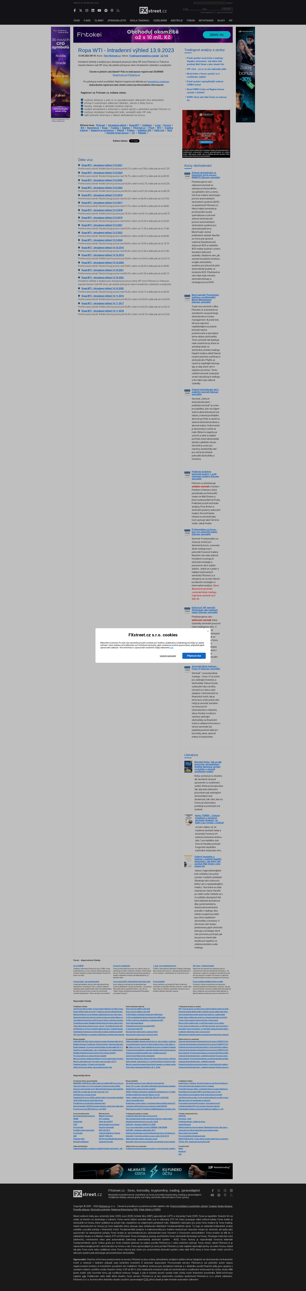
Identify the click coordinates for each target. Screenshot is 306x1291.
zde (171, 647)
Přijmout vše (194, 655)
